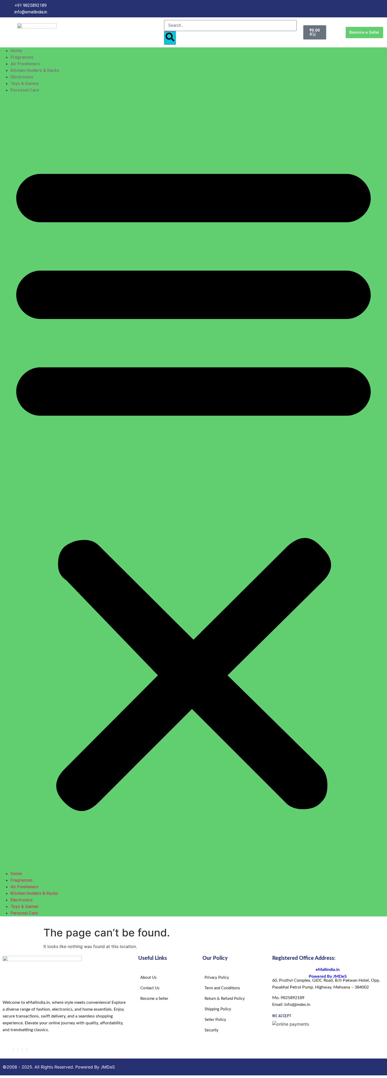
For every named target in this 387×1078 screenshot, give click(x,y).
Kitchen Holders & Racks (35, 70)
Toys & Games (25, 83)
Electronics (22, 76)
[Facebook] (13, 1050)
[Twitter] (22, 1050)
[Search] (170, 38)
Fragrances (22, 57)
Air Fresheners (25, 63)
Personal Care (25, 90)
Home (16, 50)
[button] (193, 481)
